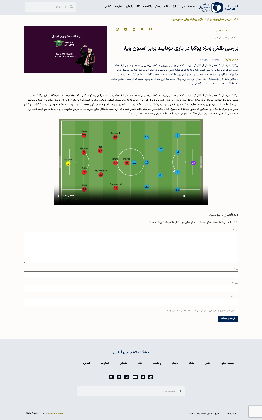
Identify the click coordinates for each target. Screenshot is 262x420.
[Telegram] (150, 377)
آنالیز (175, 6)
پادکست (147, 6)
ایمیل (235, 283)
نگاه (138, 6)
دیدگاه (234, 229)
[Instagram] (126, 377)
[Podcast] (119, 377)
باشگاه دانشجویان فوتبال (131, 352)
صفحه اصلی (188, 6)
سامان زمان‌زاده (230, 59)
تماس (108, 6)
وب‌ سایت (234, 297)
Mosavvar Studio (53, 414)
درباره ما (118, 6)
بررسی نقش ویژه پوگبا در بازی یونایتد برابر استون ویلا (180, 48)
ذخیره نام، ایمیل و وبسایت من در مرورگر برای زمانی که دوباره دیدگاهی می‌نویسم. (200, 310)
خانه (236, 19)
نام (236, 269)
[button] (150, 29)
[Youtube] (135, 377)
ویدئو (158, 6)
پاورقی (129, 6)
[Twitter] (143, 377)
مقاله (167, 6)
